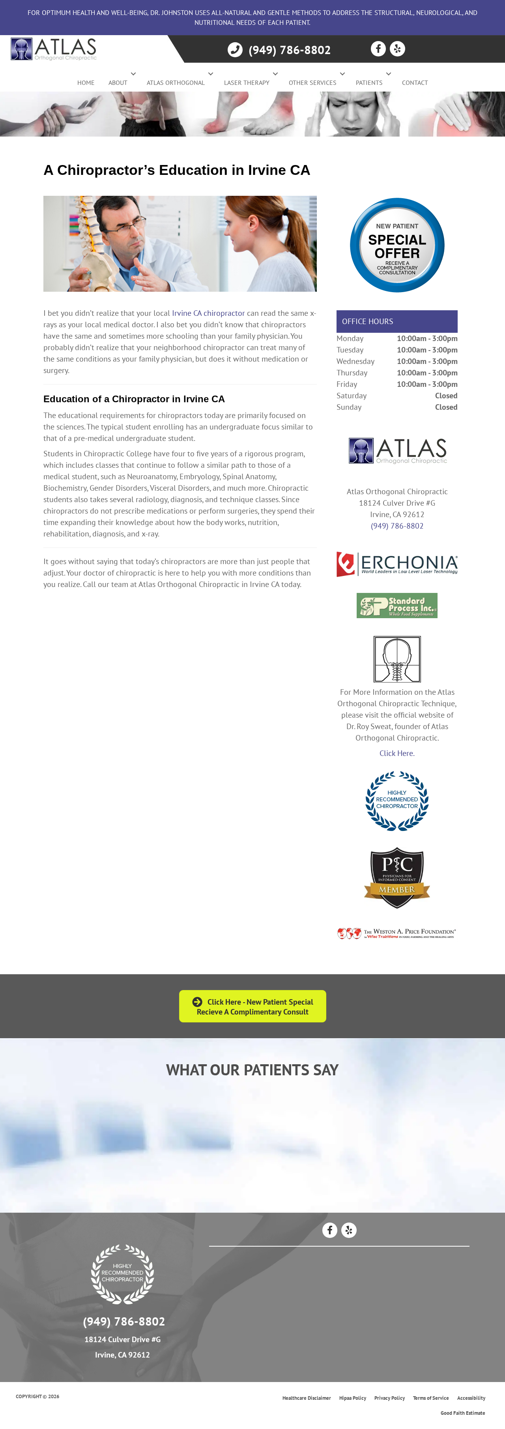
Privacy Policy (389, 1398)
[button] (133, 74)
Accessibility (471, 1398)
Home (86, 82)
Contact (415, 82)
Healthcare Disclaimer (306, 1398)
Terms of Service (431, 1398)
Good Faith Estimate (463, 1413)
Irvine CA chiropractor (208, 313)
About (117, 82)
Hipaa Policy (352, 1398)
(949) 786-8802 (397, 526)
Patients (369, 82)
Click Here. (397, 753)
